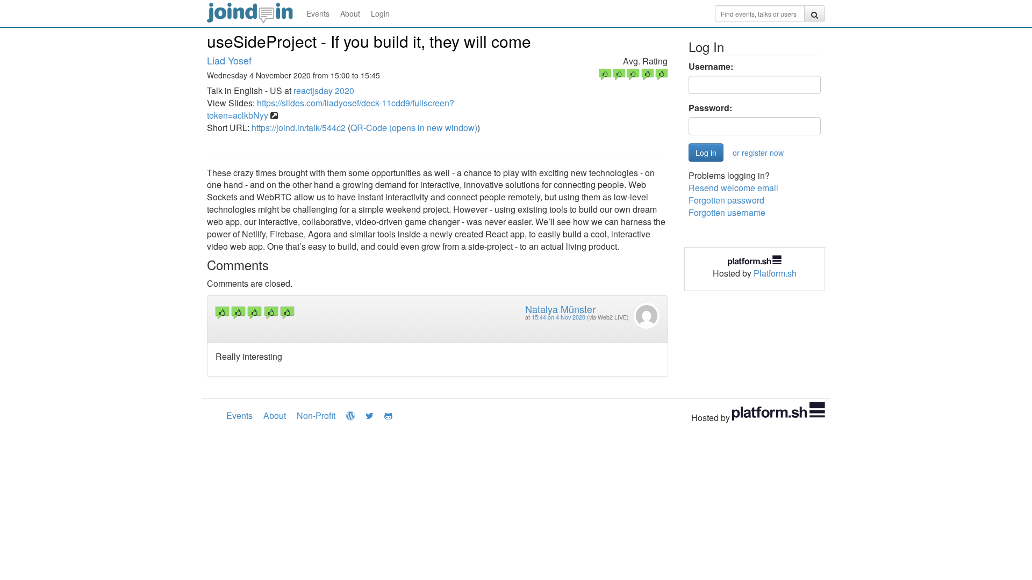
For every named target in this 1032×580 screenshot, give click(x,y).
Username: (711, 67)
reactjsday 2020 (323, 90)
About (350, 13)
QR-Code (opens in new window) (413, 127)
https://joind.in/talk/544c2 (299, 127)
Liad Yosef (229, 60)
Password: (710, 108)
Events (317, 13)
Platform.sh (775, 273)
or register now (758, 152)
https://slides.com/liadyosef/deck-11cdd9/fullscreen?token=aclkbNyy (330, 109)
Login (380, 13)
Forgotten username (727, 212)
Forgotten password (726, 200)
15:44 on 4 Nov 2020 (558, 317)
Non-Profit (316, 415)
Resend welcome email (733, 188)
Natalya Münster (560, 309)
